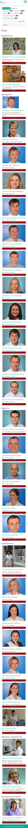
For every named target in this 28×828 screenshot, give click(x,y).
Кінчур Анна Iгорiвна (9, 508)
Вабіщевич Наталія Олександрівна (13, 57)
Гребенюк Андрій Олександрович (13, 429)
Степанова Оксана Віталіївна (12, 322)
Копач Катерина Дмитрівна (11, 84)
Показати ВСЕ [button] (6, 8)
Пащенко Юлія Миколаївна (11, 702)
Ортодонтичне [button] (7, 11)
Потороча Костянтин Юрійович (12, 270)
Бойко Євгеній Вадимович (10, 481)
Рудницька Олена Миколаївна (12, 296)
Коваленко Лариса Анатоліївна (12, 569)
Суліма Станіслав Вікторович (12, 348)
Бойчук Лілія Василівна (10, 597)
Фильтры (21, 21)
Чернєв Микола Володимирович (13, 399)
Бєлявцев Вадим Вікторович (11, 455)
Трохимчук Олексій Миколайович (13, 110)
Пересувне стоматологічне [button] (10, 15)
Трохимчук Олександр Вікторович (13, 374)
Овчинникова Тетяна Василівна (12, 818)
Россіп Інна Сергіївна (9, 728)
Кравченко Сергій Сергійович (11, 244)
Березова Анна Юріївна (10, 139)
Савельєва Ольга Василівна (11, 786)
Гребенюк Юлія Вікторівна (10, 165)
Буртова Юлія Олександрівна (12, 758)
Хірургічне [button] (6, 13)
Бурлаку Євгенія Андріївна (11, 623)
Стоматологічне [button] (17, 13)
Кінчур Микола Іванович (10, 535)
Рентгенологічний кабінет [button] (9, 18)
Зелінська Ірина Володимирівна (12, 191)
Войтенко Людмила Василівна (12, 649)
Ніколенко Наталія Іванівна (11, 676)
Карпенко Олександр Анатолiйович (14, 218)
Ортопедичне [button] (19, 11)
